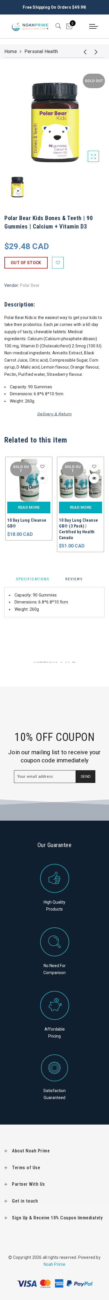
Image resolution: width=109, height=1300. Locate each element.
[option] (54, 121)
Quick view (42, 478)
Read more (29, 507)
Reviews (74, 579)
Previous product (83, 51)
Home (10, 51)
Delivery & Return (54, 413)
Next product (97, 51)
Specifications (32, 579)
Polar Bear (30, 285)
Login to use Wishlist (58, 263)
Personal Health (41, 51)
